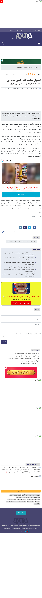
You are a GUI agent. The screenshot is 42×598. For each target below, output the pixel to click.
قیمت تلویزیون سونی (15, 495)
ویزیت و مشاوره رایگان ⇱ (21, 303)
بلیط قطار (37, 502)
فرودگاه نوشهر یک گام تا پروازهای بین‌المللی (28, 361)
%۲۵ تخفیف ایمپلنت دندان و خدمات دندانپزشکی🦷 (21, 296)
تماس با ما (21, 30)
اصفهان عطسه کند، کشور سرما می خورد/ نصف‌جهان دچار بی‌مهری (24, 82)
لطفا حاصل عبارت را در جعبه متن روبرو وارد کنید (27, 334)
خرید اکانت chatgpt (11, 502)
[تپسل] (2, 60)
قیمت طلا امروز (11, 499)
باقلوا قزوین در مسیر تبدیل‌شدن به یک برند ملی (27, 356)
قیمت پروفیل (30, 502)
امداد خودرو (36, 504)
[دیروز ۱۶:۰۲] (36, 470)
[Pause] (4, 182)
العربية (36, 30)
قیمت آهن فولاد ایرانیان (33, 499)
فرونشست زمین (11, 242)
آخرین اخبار (35, 350)
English (32, 30)
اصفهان (19, 67)
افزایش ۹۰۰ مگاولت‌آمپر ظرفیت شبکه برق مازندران (27, 353)
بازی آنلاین (24, 495)
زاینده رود (21, 242)
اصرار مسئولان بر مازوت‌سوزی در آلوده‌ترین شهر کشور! (21, 267)
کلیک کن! (21, 194)
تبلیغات (14, 30)
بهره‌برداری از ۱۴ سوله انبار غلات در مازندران (29, 364)
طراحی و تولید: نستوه (20, 531)
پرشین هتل (19, 497)
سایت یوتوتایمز (22, 502)
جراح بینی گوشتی (27, 497)
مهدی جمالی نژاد (31, 242)
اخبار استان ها (27, 67)
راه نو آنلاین (31, 495)
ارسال (4, 342)
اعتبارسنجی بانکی (21, 499)
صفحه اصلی (36, 67)
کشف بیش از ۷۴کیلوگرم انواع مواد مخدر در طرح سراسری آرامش (23, 359)
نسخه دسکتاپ (21, 513)
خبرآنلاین (21, 36)
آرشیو (11, 30)
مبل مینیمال (36, 497)
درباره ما (17, 30)
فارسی (39, 30)
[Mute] (7, 182)
